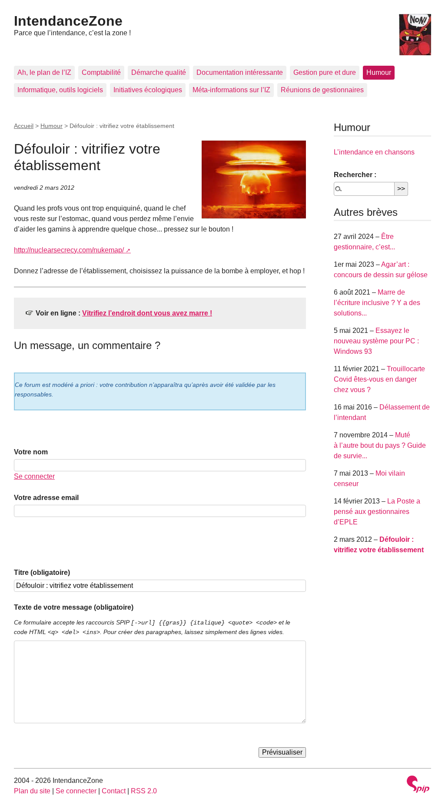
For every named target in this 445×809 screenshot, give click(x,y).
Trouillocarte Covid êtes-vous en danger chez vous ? (379, 379)
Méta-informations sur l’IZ (231, 90)
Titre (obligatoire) (42, 572)
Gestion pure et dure (324, 72)
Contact (114, 791)
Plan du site (32, 791)
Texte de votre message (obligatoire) (73, 607)
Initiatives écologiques (147, 90)
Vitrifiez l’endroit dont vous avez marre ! (147, 313)
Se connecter (34, 476)
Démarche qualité (158, 72)
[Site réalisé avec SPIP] (418, 785)
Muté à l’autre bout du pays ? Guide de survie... (380, 445)
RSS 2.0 (144, 791)
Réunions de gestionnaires (322, 90)
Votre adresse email (46, 497)
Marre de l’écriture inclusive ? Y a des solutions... (377, 303)
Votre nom (31, 452)
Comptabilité (101, 72)
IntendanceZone (68, 21)
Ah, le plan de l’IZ (44, 72)
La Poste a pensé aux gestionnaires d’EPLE (377, 511)
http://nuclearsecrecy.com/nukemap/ (69, 250)
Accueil (23, 125)
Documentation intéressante (239, 72)
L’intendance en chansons (374, 152)
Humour (378, 72)
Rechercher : (355, 174)
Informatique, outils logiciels (60, 90)
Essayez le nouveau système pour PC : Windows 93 (376, 341)
